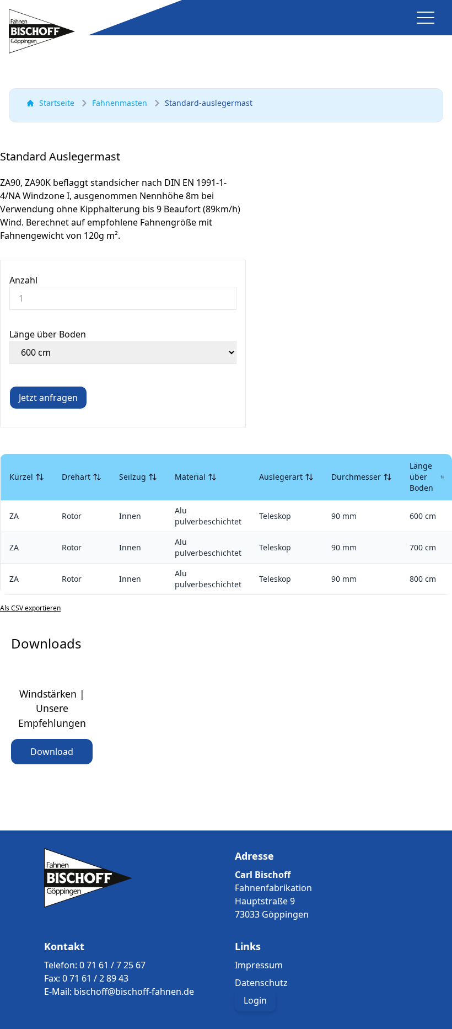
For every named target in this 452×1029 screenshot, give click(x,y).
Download (51, 752)
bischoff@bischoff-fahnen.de (134, 991)
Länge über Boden (47, 334)
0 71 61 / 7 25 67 (112, 965)
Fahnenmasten (119, 103)
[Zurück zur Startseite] (42, 31)
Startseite (56, 103)
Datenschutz (261, 983)
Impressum (259, 965)
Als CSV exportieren (30, 608)
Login (255, 1000)
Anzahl (23, 280)
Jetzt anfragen (48, 398)
